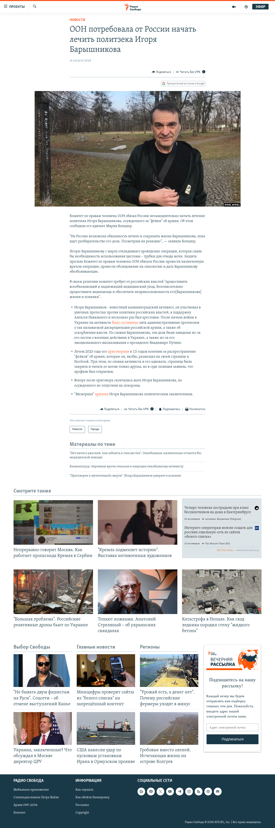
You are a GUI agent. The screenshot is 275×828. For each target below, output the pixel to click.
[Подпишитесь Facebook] (151, 791)
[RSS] (198, 791)
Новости (77, 20)
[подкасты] (246, 7)
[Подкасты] (208, 791)
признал (102, 394)
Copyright (82, 813)
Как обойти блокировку (92, 797)
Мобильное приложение (31, 790)
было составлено (125, 323)
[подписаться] (217, 791)
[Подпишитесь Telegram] (179, 791)
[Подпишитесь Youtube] (170, 791)
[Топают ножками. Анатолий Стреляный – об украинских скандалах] (137, 591)
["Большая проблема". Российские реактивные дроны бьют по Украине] (53, 591)
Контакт (19, 813)
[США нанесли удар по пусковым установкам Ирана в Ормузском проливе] (106, 728)
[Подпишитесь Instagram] (189, 791)
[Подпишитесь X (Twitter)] (160, 791)
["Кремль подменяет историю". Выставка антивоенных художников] (137, 522)
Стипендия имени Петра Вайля (36, 797)
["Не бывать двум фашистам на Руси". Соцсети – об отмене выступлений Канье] (42, 670)
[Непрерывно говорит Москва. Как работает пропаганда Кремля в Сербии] (53, 522)
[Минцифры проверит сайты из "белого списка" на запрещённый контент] (106, 670)
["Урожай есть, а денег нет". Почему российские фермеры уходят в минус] (169, 670)
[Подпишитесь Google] (141, 791)
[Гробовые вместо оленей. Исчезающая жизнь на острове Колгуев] (169, 728)
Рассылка (82, 805)
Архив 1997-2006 (25, 805)
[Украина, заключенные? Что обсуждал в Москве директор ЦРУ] (42, 728)
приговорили (118, 352)
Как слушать (84, 790)
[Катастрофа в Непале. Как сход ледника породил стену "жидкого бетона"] (222, 591)
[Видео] (234, 7)
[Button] (161, 72)
